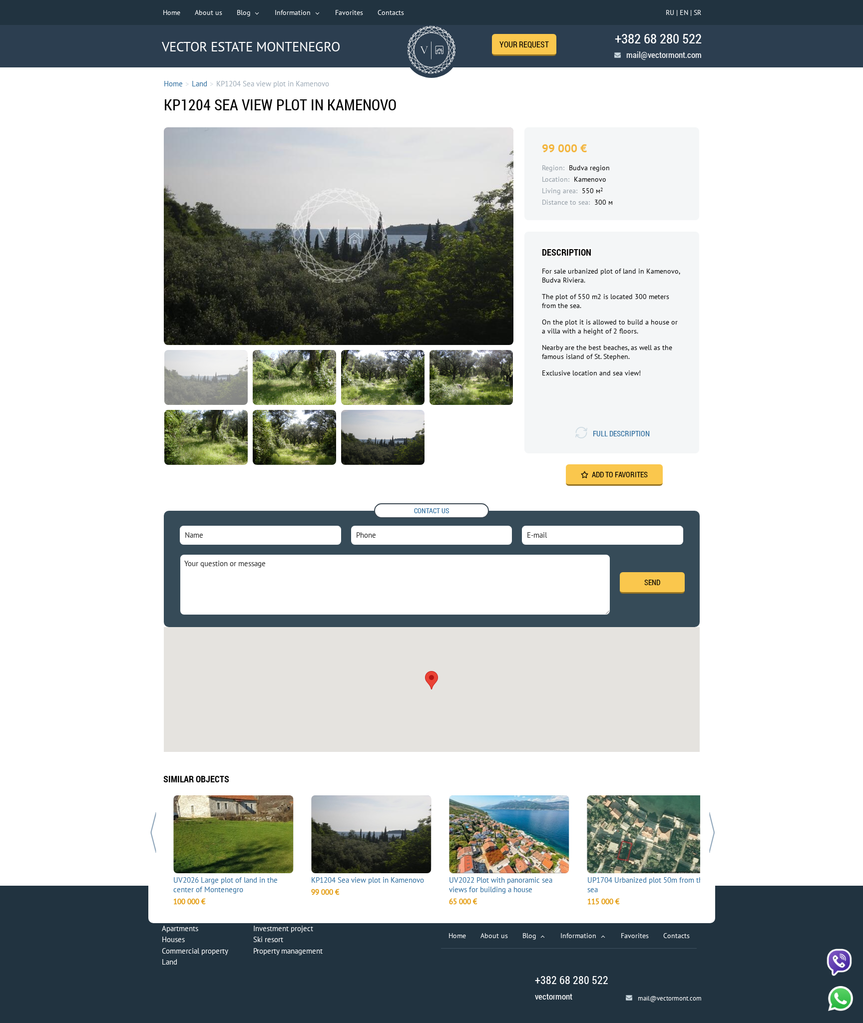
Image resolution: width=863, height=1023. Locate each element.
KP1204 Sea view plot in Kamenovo (359, 880)
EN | (686, 12)
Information (294, 12)
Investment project (283, 928)
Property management (288, 951)
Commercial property (195, 951)
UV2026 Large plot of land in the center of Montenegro (217, 884)
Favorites (349, 12)
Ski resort (268, 939)
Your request (524, 44)
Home (171, 12)
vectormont (553, 996)
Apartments (180, 928)
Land (199, 83)
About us (208, 12)
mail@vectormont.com (664, 54)
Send (652, 582)
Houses (173, 939)
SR (697, 12)
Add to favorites (620, 474)
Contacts (391, 12)
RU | (672, 12)
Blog (245, 12)
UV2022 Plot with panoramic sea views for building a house (492, 884)
